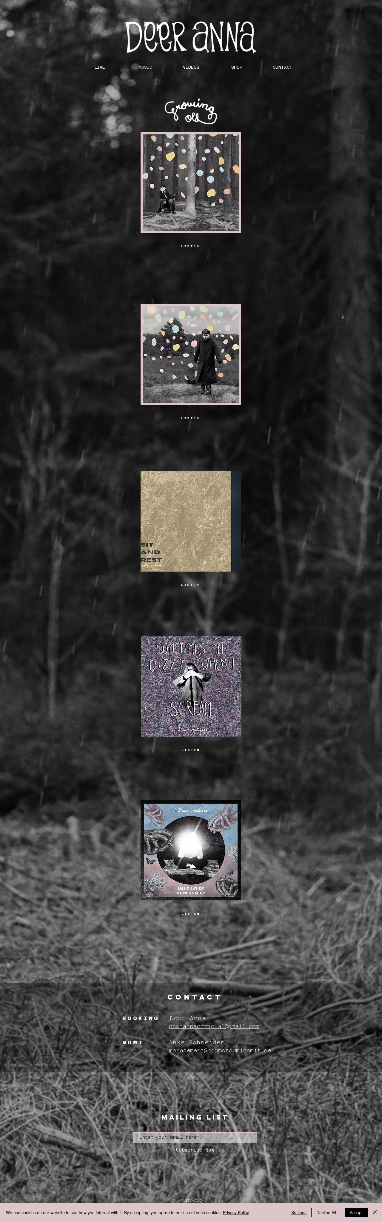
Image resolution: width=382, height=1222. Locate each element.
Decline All (326, 1212)
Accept (356, 1212)
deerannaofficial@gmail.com (214, 1026)
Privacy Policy (236, 1212)
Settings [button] (298, 1212)
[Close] (374, 1212)
